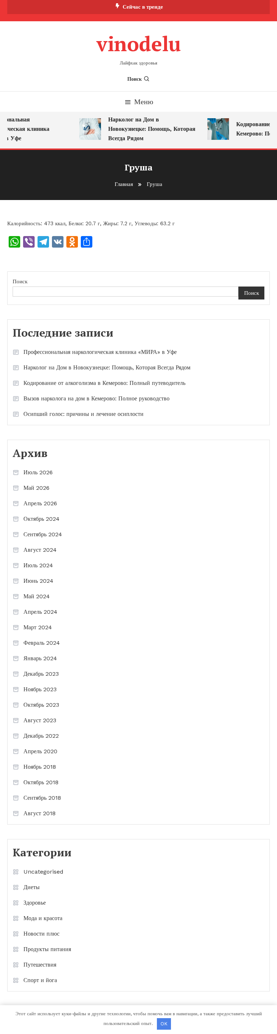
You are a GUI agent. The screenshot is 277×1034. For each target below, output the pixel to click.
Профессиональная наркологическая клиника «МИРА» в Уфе (100, 352)
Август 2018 (39, 813)
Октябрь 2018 (40, 782)
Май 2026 (36, 487)
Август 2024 (40, 549)
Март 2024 (37, 627)
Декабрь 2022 (41, 735)
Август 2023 (39, 720)
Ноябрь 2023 (40, 689)
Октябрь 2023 (41, 704)
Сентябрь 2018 (42, 797)
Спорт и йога (40, 980)
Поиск (134, 79)
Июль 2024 (38, 565)
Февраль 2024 (41, 642)
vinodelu (138, 43)
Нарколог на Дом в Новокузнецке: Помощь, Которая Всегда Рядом (149, 129)
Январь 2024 (40, 658)
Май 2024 (36, 596)
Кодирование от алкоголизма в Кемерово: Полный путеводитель (104, 383)
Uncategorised (43, 871)
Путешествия (39, 964)
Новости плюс (41, 933)
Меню (143, 101)
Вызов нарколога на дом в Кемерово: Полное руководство (96, 398)
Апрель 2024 (40, 611)
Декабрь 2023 (41, 673)
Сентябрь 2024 (42, 534)
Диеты (31, 887)
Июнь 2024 (38, 580)
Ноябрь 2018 (39, 766)
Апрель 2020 (40, 751)
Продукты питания (47, 949)
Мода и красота (42, 918)
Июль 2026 (38, 472)
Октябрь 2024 (41, 518)
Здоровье (34, 902)
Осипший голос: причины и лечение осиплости (83, 414)
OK (164, 1023)
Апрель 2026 (40, 503)
